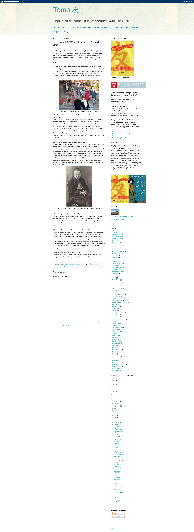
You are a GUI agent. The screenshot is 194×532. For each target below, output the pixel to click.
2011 (114, 505)
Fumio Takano (116, 280)
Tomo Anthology (85, 266)
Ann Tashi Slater (116, 241)
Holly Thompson (116, 286)
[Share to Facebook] (95, 264)
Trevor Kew (115, 362)
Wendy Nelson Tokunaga (119, 364)
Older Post (101, 323)
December (117, 401)
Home (79, 323)
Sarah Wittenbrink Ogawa (119, 331)
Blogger (112, 528)
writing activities (116, 366)
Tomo (113, 354)
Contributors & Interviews (79, 27)
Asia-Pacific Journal (117, 245)
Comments (116, 516)
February (116, 422)
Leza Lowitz (115, 308)
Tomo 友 (66, 10)
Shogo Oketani (116, 335)
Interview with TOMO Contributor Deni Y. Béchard (119, 467)
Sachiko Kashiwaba (117, 327)
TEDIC (114, 348)
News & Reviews (120, 27)
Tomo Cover (115, 358)
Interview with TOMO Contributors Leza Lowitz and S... (119, 429)
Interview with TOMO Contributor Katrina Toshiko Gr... (119, 490)
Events (135, 27)
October (116, 403)
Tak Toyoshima (116, 343)
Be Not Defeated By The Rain (120, 249)
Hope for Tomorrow (117, 288)
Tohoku (114, 352)
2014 (114, 394)
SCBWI (114, 333)
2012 (114, 399)
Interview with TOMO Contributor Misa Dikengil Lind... (118, 459)
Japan (114, 292)
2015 (114, 392)
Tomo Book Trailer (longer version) (121, 132)
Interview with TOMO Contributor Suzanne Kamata (117, 482)
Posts (114, 513)
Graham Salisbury (117, 282)
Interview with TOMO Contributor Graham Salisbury (117, 474)
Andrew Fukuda (116, 238)
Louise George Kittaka (118, 313)
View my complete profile (117, 219)
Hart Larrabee (116, 284)
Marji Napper (115, 317)
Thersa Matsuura (116, 350)
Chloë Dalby (115, 255)
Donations (115, 276)
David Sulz (115, 261)
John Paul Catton (117, 296)
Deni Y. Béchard (116, 269)
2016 (114, 389)
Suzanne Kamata (117, 341)
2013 (114, 396)
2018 (114, 385)
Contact (67, 32)
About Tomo (59, 27)
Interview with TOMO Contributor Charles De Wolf (119, 452)
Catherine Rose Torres (118, 251)
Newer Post (57, 323)
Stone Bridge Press (117, 136)
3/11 (113, 228)
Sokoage (114, 337)
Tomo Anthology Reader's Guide (121, 138)
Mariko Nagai (116, 315)
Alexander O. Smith (117, 234)
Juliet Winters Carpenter (118, 298)
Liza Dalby (115, 310)
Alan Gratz (115, 232)
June (115, 413)
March (116, 420)
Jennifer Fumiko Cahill (118, 294)
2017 (114, 387)
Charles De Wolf (116, 253)
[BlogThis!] (91, 264)
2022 (114, 378)
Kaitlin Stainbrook (117, 300)
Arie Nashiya (115, 243)
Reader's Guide (102, 27)
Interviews (66, 266)
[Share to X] (93, 264)
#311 (113, 226)
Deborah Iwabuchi (117, 267)
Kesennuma (115, 306)
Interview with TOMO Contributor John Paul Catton (117, 444)
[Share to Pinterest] (97, 264)
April (115, 417)
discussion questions (118, 271)
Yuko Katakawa (116, 370)
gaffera (100, 528)
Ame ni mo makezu (117, 236)
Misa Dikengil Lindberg (75, 266)
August (116, 408)
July (115, 410)
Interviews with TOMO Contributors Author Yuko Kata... (118, 498)
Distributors (115, 273)
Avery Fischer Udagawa (118, 247)
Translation (92, 266)
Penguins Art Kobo (117, 321)
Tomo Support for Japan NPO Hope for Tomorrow (118, 437)
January (116, 424)
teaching (114, 345)
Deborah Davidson (117, 265)
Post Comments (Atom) (67, 326)
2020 (114, 382)
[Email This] (90, 264)
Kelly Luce (115, 304)
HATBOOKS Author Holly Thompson (123, 216)
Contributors (61, 266)
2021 (114, 380)
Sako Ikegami (116, 329)
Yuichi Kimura (116, 368)
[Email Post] (86, 264)
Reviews (114, 325)
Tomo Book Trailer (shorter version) (121, 134)
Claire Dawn (115, 257)
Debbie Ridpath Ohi (117, 263)
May (115, 415)
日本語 (57, 32)
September (117, 406)
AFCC (113, 230)
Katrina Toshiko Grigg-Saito (119, 302)
